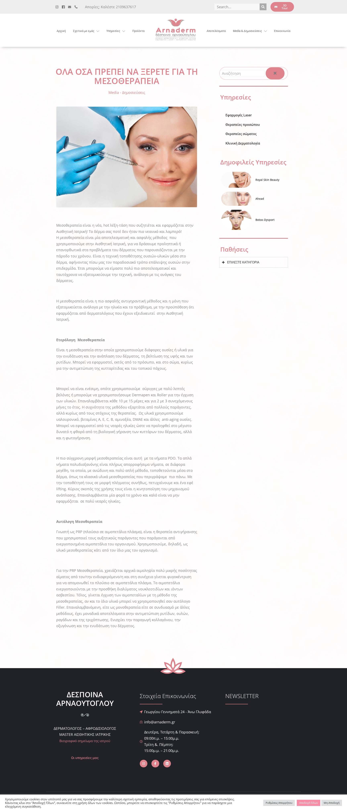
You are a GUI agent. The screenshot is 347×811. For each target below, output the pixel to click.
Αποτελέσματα (216, 31)
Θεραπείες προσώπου (243, 124)
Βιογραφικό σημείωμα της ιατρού (84, 741)
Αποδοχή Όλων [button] (308, 803)
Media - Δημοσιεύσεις (126, 92)
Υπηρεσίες (113, 31)
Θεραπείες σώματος (241, 134)
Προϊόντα (138, 31)
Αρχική (61, 31)
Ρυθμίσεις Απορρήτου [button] (279, 803)
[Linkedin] (167, 763)
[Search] (263, 6)
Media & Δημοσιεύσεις (247, 31)
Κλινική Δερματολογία (243, 143)
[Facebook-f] (155, 763)
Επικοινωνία (282, 31)
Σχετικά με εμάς (83, 31)
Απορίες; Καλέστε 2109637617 (110, 6)
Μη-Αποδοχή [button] (332, 803)
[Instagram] (143, 763)
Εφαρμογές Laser (239, 115)
